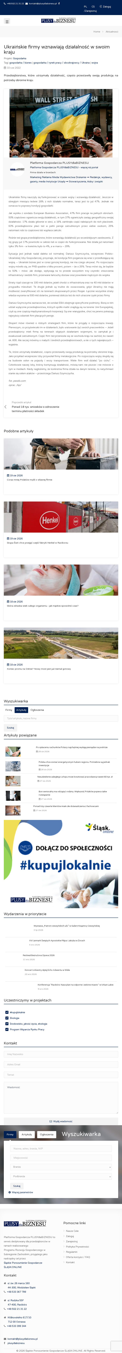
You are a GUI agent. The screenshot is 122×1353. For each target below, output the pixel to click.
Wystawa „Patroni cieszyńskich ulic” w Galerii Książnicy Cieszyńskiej (67, 926)
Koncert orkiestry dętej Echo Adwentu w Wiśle (47, 970)
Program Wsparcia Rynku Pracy (27, 1029)
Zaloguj (70, 1236)
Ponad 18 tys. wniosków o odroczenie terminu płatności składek (35, 407)
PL (86, 6)
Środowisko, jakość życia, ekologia (28, 1023)
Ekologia (14, 1018)
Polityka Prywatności (77, 1246)
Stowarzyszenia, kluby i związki (86, 181)
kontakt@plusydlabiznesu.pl (43, 3)
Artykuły (21, 710)
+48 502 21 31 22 (15, 3)
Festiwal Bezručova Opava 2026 (38, 955)
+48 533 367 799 (16, 1291)
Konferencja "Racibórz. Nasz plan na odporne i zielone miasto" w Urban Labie (75, 985)
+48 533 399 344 (16, 1326)
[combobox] (61, 1167)
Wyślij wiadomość (62, 1121)
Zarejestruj (72, 1241)
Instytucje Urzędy (56, 181)
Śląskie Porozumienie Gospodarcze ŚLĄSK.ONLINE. (54, 1350)
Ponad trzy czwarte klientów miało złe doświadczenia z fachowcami (66, 806)
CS (93, 6)
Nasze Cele (72, 1231)
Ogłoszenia (37, 710)
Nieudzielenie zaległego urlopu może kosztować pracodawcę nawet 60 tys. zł (74, 777)
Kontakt (70, 1262)
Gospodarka (19, 58)
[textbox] (61, 1167)
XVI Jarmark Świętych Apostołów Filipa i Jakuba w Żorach (57, 940)
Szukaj (10, 727)
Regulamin (71, 1252)
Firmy (8, 710)
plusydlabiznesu (16, 1343)
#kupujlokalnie (17, 1012)
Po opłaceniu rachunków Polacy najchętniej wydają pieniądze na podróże (72, 747)
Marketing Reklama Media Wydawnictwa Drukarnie (58, 177)
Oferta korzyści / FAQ (78, 1257)
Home (96, 31)
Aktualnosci (112, 31)
